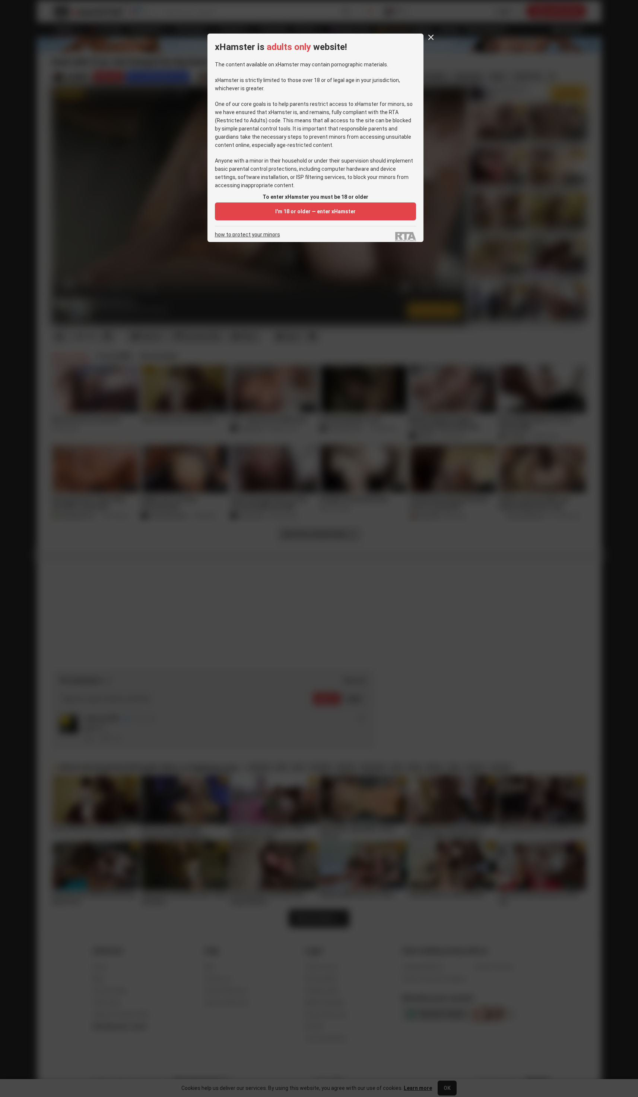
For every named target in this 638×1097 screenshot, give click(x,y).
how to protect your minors (247, 235)
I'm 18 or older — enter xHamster (315, 211)
